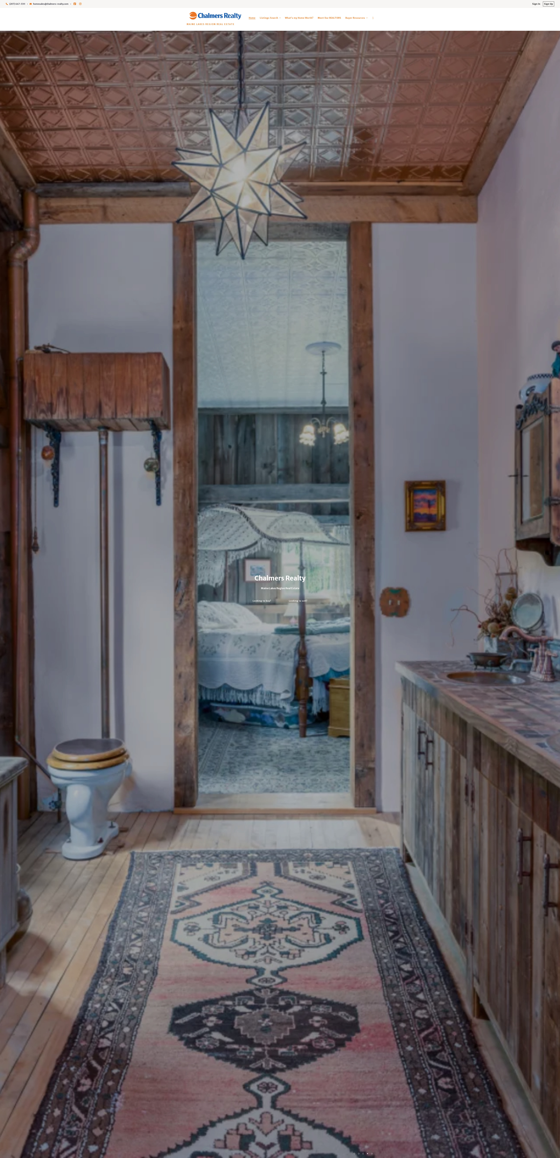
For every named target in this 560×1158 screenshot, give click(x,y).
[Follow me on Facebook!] (75, 4)
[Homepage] (215, 15)
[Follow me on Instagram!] (80, 4)
